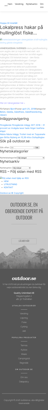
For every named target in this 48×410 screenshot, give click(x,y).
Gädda (10, 112)
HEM (6, 181)
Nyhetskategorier (8, 157)
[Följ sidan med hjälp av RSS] (14, 178)
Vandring (19, 4)
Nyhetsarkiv (32, 4)
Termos (24, 345)
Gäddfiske (19, 112)
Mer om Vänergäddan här (11, 103)
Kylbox (24, 350)
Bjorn (12, 108)
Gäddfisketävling (33, 112)
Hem (10, 4)
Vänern (3, 115)
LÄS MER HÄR (24, 241)
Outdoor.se (5, 193)
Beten (3, 112)
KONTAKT (8, 187)
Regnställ (24, 363)
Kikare (24, 354)
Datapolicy (24, 381)
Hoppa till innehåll (8, 23)
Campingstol (24, 358)
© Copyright (17, 193)
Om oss (24, 377)
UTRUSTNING (10, 184)
